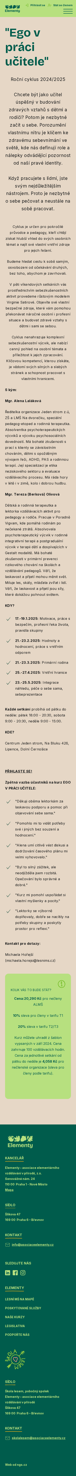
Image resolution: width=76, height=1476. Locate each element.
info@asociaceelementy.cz (33, 1244)
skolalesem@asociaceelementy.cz (38, 1438)
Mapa (9, 1190)
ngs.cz (22, 1464)
